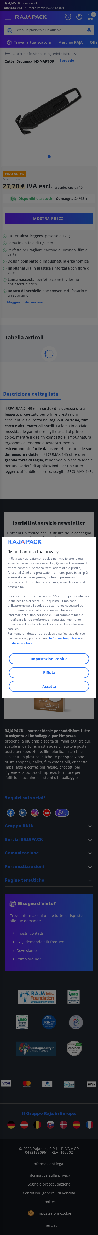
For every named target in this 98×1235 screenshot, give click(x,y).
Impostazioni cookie (49, 658)
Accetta (49, 686)
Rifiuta (49, 672)
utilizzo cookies (20, 643)
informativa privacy (64, 638)
